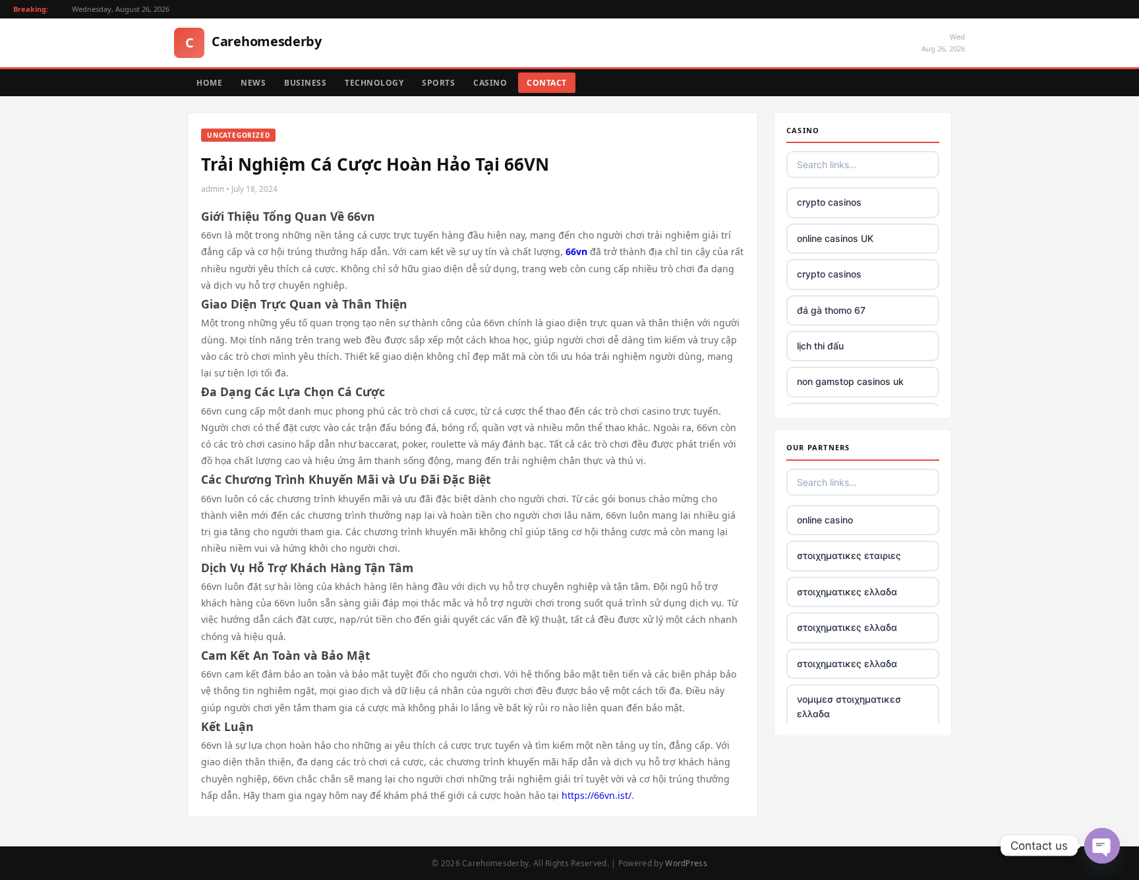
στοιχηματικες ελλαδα (847, 591)
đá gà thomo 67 (831, 310)
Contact (547, 82)
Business (305, 82)
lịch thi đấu (820, 345)
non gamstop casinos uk (850, 381)
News (253, 82)
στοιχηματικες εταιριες (849, 555)
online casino (825, 519)
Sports (438, 82)
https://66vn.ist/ (596, 795)
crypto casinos (829, 202)
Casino (490, 82)
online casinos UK (835, 238)
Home (209, 82)
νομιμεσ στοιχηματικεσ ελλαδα (849, 706)
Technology (374, 82)
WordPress (686, 863)
